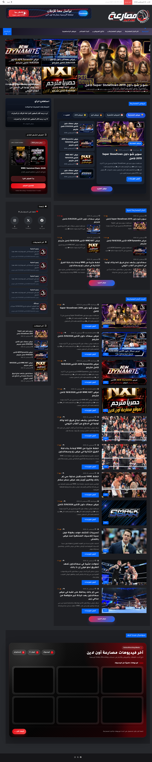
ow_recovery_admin (91, 333)
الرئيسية (145, 31)
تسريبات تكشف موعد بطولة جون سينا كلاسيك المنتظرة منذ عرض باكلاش (81, 536)
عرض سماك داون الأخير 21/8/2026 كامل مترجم (108, 2)
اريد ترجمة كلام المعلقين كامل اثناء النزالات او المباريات (29, 113)
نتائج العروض (99, 31)
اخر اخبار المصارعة (132, 31)
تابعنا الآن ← (19, 731)
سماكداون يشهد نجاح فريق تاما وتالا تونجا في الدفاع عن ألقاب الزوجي (24, 87)
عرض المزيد (102, 189)
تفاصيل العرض (28, 186)
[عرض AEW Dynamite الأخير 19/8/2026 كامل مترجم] (23, 52)
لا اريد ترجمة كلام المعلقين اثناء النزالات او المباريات (31, 119)
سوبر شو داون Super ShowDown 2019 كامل (116, 85)
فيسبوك (47, 652)
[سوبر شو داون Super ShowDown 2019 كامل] (114, 67)
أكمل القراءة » (134, 179)
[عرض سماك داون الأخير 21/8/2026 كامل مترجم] (60, 52)
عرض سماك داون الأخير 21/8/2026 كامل (78, 505)
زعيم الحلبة (94, 305)
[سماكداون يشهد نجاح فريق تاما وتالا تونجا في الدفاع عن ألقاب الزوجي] (23, 81)
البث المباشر (84, 31)
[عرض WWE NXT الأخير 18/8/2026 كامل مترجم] (60, 81)
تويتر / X (33, 652)
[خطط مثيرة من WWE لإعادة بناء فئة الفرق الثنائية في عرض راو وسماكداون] (93, 272)
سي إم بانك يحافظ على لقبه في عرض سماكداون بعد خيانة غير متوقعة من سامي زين (79, 595)
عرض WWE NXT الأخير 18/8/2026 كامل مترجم (71, 158)
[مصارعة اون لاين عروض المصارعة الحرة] (128, 16)
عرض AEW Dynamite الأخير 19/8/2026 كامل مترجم (70, 142)
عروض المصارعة (115, 31)
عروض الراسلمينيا (69, 31)
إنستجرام (19, 652)
